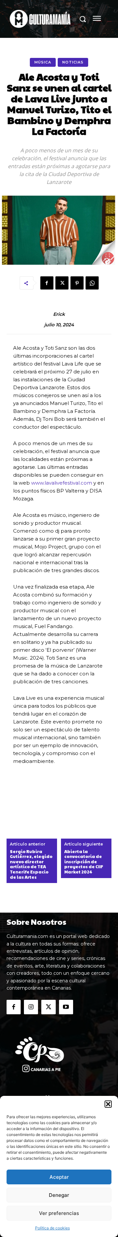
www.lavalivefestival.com (61, 483)
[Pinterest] (77, 283)
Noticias (73, 62)
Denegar (59, 1195)
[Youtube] (66, 1007)
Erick (59, 314)
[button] (108, 1104)
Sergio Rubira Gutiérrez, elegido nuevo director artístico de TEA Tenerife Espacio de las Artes (31, 864)
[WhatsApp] (92, 283)
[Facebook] (46, 283)
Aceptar (59, 1177)
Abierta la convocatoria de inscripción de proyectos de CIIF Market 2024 (83, 862)
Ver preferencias (59, 1213)
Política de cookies (52, 1227)
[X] (62, 283)
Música (42, 62)
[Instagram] (31, 1007)
